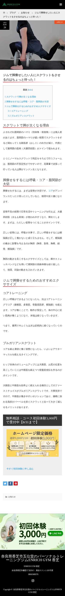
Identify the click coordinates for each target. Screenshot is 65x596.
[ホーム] (4, 12)
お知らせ (60, 22)
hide (30, 90)
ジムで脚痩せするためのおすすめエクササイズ (28, 106)
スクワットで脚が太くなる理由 (20, 96)
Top (62, 593)
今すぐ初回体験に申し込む (20, 469)
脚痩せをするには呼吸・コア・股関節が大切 (27, 101)
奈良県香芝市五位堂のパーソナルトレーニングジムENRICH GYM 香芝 (32, 558)
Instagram (32, 580)
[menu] (60, 4)
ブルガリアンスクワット (21, 116)
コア (50, 191)
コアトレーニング (18, 111)
